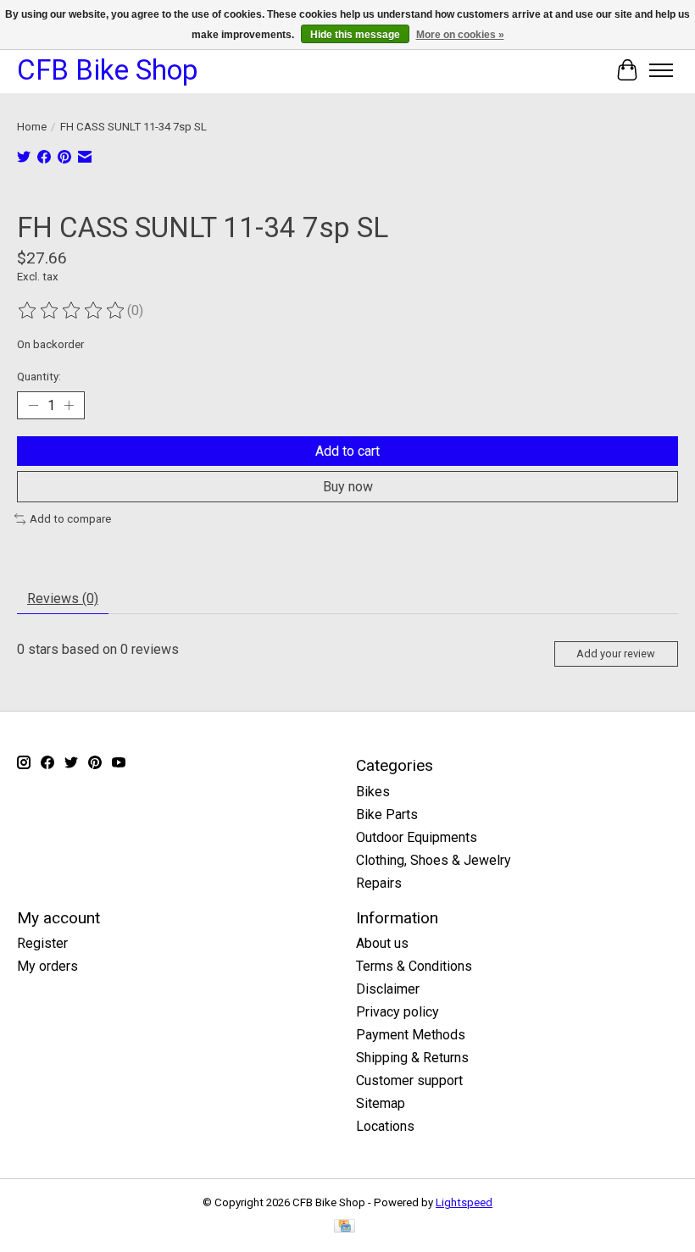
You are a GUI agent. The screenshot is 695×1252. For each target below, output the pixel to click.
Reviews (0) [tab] (62, 598)
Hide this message (355, 35)
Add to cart (347, 451)
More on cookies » (460, 35)
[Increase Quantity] (69, 406)
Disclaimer (388, 989)
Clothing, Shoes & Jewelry (433, 860)
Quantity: (39, 376)
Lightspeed (464, 1202)
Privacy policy (397, 1012)
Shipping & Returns (412, 1058)
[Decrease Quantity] (33, 406)
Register (42, 943)
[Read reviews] (72, 311)
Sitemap (380, 1103)
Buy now (348, 487)
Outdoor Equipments (416, 837)
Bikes (373, 792)
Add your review (615, 653)
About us (382, 943)
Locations (385, 1126)
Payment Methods (410, 1035)
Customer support (409, 1080)
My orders (47, 966)
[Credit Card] (344, 1227)
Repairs (379, 883)
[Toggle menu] (661, 70)
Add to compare (70, 518)
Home (32, 126)
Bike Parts (387, 814)
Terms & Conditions (414, 966)
